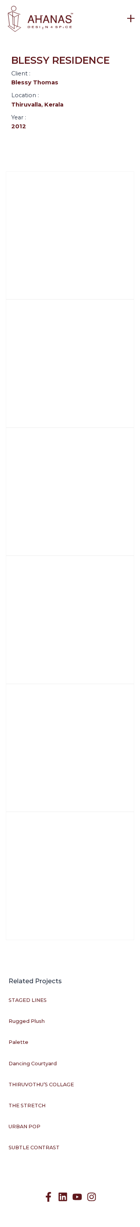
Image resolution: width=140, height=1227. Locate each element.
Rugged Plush (27, 1021)
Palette (18, 1042)
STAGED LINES (28, 1000)
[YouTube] (77, 1197)
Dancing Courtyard (33, 1063)
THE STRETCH (27, 1105)
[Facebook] (48, 1197)
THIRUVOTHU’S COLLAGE (41, 1084)
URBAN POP (24, 1126)
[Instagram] (91, 1197)
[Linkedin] (63, 1197)
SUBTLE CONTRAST (34, 1147)
